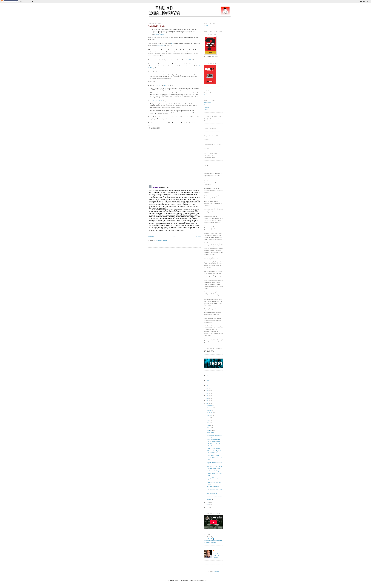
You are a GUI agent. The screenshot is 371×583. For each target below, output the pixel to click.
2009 (207, 502)
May (208, 423)
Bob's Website (207, 102)
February (209, 430)
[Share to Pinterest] (159, 128)
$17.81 (189, 60)
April (208, 425)
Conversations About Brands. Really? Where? (214, 436)
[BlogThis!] (154, 128)
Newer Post (151, 236)
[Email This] (152, 128)
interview (157, 85)
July (208, 418)
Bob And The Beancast (213, 486)
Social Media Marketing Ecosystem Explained (213, 440)
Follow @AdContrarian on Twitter (213, 540)
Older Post (198, 236)
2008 (207, 505)
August (209, 415)
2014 (207, 393)
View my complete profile (216, 555)
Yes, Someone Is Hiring (213, 471)
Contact (206, 109)
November (210, 408)
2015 (207, 390)
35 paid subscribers (159, 34)
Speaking (206, 107)
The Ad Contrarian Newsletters (212, 26)
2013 (207, 395)
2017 (207, 385)
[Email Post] (149, 128)
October (209, 410)
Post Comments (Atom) (161, 240)
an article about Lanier (157, 101)
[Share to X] (156, 128)
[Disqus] (174, 158)
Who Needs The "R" (212, 493)
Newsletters (207, 105)
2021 (207, 375)
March (209, 428)
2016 (207, 388)
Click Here (206, 95)
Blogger (216, 571)
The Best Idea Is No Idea (213, 448)
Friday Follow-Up (211, 432)
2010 (207, 403)
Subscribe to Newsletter (210, 542)
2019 (207, 380)
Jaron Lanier (166, 64)
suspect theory (161, 45)
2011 (207, 400)
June (208, 420)
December (210, 405)
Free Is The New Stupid (213, 455)
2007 (207, 507)
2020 (207, 378)
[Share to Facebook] (158, 128)
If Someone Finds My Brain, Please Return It (214, 452)
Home (174, 236)
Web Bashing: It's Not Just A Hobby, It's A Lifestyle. (214, 467)
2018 (207, 383)
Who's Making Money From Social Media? (214, 490)
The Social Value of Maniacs (214, 496)
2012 (207, 398)
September (210, 413)
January (209, 499)
